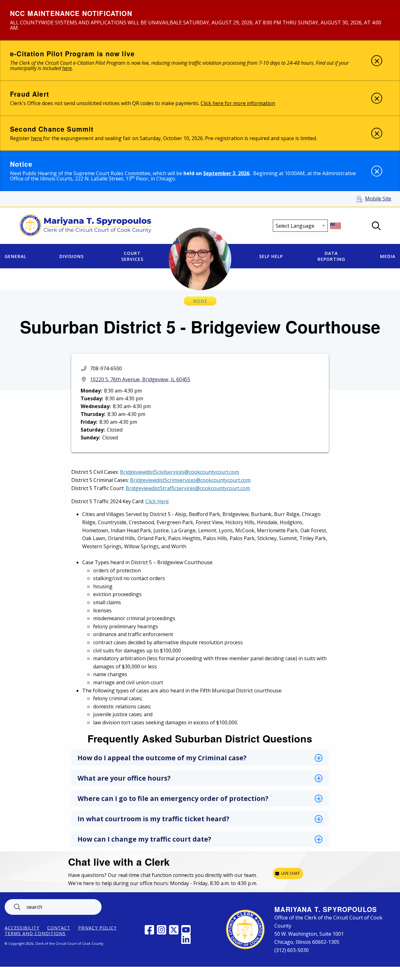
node (200, 301)
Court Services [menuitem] (132, 256)
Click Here (157, 501)
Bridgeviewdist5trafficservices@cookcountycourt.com (188, 488)
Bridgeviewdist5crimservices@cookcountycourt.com (190, 480)
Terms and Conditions (35, 933)
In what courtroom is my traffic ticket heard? (153, 818)
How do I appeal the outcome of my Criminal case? (162, 757)
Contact (58, 928)
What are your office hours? (124, 778)
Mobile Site (378, 198)
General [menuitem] (15, 256)
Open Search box (376, 225)
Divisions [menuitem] (71, 256)
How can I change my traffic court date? (144, 839)
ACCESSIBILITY (22, 928)
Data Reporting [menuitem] (331, 256)
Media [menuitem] (387, 256)
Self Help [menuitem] (271, 256)
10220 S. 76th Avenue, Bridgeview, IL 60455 (140, 379)
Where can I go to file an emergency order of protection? (173, 798)
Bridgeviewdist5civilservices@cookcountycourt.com (179, 471)
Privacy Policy (97, 928)
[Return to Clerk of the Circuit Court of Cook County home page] (85, 225)
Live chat (290, 873)
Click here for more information (238, 103)
